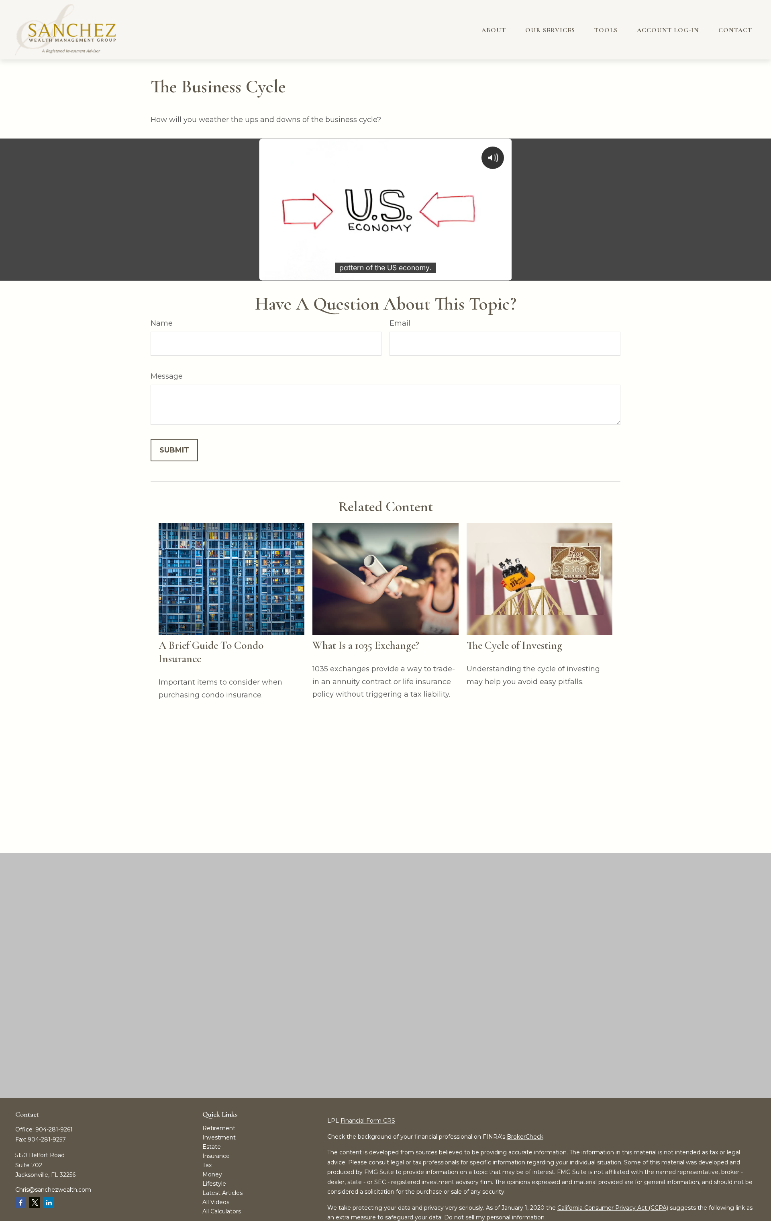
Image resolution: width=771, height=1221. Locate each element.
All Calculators (221, 1211)
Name (162, 323)
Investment (219, 1137)
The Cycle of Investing (514, 645)
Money (212, 1174)
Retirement (218, 1128)
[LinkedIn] (48, 1202)
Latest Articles (222, 1193)
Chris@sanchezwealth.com (53, 1189)
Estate (211, 1146)
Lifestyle (214, 1183)
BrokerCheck (525, 1136)
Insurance (216, 1156)
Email (400, 323)
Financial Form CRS (368, 1120)
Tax (207, 1165)
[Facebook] (20, 1202)
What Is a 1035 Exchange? (365, 645)
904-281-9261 (54, 1129)
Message (167, 376)
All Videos (215, 1202)
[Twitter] (34, 1202)
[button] (494, 30)
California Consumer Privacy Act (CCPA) (612, 1207)
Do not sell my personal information (494, 1217)
